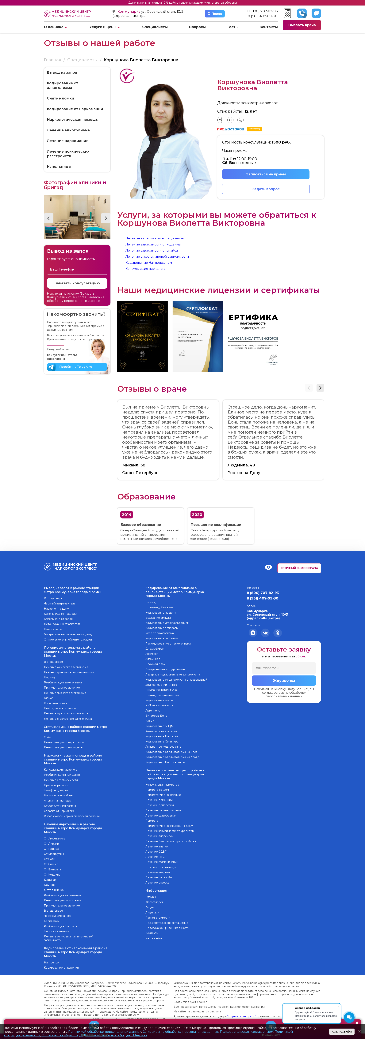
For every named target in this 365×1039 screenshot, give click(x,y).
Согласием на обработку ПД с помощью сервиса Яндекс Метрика (94, 1035)
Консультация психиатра (162, 784)
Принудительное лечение (62, 687)
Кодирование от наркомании (75, 109)
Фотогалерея (154, 902)
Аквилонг (151, 654)
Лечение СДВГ (155, 851)
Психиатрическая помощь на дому (169, 826)
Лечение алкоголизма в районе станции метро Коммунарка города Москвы (73, 651)
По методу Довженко (160, 607)
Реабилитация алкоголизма (63, 682)
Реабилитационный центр (62, 774)
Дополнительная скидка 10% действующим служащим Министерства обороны (182, 2)
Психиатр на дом (157, 789)
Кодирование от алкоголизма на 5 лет (171, 752)
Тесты (232, 27)
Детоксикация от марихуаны (63, 747)
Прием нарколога (56, 785)
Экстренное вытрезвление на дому (68, 634)
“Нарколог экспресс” (241, 1016)
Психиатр (152, 820)
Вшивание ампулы (158, 617)
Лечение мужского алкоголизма (66, 713)
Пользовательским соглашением (246, 1031)
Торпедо (151, 602)
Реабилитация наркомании (62, 895)
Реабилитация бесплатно (61, 926)
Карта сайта (153, 938)
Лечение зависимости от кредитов (169, 831)
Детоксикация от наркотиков (64, 742)
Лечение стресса (157, 882)
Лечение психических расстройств (68, 153)
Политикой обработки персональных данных (104, 1031)
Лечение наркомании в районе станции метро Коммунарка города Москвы (73, 828)
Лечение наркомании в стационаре (154, 238)
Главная (52, 60)
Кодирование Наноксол (162, 736)
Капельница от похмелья (60, 613)
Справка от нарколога (59, 811)
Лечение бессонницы (160, 867)
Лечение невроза (157, 872)
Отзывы (150, 897)
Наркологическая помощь (72, 120)
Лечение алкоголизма (68, 130)
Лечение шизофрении (160, 815)
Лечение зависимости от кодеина (153, 244)
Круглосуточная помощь (60, 806)
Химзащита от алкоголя (161, 731)
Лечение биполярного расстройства (170, 841)
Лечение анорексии (159, 836)
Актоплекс (152, 710)
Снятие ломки (60, 98)
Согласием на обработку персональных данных (181, 1031)
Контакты (268, 27)
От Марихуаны (54, 854)
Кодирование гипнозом (161, 638)
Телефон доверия (56, 790)
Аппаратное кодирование (163, 746)
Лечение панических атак (163, 810)
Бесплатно (51, 921)
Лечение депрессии (159, 805)
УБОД (48, 737)
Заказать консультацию (77, 283)
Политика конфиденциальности (167, 928)
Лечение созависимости (61, 780)
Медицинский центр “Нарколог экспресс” (71, 14)
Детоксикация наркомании (62, 900)
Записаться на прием (266, 174)
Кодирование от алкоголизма (62, 85)
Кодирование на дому (160, 612)
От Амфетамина (55, 838)
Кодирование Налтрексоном (148, 262)
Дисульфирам (154, 648)
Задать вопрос (266, 189)
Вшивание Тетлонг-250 (161, 690)
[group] (142, 336)
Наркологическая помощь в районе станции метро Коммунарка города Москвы (73, 759)
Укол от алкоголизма (159, 633)
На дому (50, 677)
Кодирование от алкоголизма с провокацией (176, 679)
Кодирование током (159, 700)
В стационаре (53, 598)
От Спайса (51, 864)
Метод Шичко (54, 890)
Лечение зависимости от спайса (151, 250)
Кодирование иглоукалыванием (167, 623)
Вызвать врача (302, 25)
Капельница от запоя (58, 619)
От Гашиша (52, 848)
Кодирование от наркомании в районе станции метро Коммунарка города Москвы (75, 952)
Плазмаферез (53, 629)
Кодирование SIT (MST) (161, 726)
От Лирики (51, 843)
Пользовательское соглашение (166, 923)
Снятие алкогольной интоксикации (68, 639)
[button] (48, 218)
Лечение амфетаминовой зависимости (157, 256)
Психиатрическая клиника (163, 795)
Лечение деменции (159, 800)
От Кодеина (52, 874)
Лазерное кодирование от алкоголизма (172, 674)
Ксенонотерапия (55, 703)
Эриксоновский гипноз (161, 684)
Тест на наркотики (56, 931)
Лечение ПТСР (156, 856)
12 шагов (50, 879)
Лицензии (152, 912)
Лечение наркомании (68, 141)
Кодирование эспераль (161, 628)
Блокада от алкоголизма (162, 695)
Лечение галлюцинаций (161, 862)
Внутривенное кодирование (165, 669)
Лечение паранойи (158, 877)
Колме (149, 721)
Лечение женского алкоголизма (66, 667)
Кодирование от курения (61, 967)
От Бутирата (52, 869)
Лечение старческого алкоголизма (68, 718)
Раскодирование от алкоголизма (168, 643)
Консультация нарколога (145, 269)
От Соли (49, 859)
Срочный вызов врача (299, 568)
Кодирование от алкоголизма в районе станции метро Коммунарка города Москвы (174, 592)
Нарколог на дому (56, 608)
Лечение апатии (156, 846)
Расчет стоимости (157, 917)
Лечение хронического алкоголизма (69, 672)
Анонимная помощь (57, 800)
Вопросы (197, 27)
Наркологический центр (60, 795)
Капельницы (59, 167)
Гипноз (48, 698)
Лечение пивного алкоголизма (65, 693)
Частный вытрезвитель (59, 603)
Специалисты (155, 27)
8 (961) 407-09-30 (262, 16)
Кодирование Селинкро (162, 741)
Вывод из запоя (62, 72)
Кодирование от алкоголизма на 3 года (172, 757)
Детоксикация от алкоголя (62, 624)
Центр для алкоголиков (60, 708)
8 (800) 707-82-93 (263, 11)
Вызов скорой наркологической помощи (72, 816)
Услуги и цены (102, 27)
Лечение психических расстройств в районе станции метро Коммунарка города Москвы (174, 774)
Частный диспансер (57, 916)
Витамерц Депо (156, 715)
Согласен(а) (342, 1031)
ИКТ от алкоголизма (159, 705)
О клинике (53, 27)
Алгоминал (152, 659)
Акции (149, 907)
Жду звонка (284, 680)
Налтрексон (52, 962)
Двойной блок (155, 664)
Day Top (49, 885)
